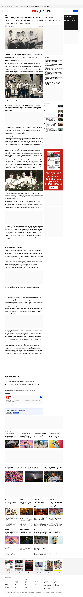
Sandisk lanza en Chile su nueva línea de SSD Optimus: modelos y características (11, 547)
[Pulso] (19, 570)
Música (10, 390)
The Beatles (21, 390)
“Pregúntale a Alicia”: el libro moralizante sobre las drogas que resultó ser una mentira (22, 384)
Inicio (2, 6)
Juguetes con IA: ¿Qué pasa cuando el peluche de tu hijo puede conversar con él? (55, 532)
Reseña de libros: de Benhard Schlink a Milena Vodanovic (26, 532)
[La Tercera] (9, 570)
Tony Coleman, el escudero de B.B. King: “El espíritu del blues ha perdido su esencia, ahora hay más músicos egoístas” (51, 106)
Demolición (33, 390)
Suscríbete (16, 412)
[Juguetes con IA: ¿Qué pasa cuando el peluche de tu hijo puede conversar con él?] (56, 540)
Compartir (7, 50)
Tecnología (16, 6)
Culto (6, 15)
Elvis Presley (25, 390)
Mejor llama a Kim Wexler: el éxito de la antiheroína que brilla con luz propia (20, 387)
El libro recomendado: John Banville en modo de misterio (26, 552)
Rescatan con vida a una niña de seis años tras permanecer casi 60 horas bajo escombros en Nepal (40, 533)
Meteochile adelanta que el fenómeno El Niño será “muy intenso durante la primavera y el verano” (41, 524)
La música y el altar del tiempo (50, 114)
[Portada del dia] (53, 169)
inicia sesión (9, 412)
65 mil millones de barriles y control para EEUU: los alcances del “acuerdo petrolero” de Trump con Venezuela (41, 553)
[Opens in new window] (29, 570)
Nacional (8, 6)
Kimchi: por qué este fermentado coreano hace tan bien (55, 552)
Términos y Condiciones (16, 402)
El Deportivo (21, 6)
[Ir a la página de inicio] (41, 10)
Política (5, 6)
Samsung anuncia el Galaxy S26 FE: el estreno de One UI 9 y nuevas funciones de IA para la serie (55, 436)
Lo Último (32, 6)
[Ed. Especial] (38, 570)
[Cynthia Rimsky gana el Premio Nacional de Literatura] (60, 111)
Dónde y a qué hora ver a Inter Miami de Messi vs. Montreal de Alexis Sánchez (53, 469)
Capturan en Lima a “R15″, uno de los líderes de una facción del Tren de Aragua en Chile (53, 61)
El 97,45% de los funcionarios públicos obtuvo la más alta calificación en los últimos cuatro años (26, 525)
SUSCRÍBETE (53, 187)
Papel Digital (44, 6)
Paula (50, 529)
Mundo (25, 6)
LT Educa (48, 6)
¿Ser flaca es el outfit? (53, 546)
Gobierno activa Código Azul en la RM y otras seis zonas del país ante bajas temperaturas (53, 69)
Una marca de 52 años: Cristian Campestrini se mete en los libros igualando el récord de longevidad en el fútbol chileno (55, 504)
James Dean (29, 390)
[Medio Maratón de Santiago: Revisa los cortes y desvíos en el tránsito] (14, 476)
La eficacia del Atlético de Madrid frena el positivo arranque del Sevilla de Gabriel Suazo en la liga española (55, 524)
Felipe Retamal (11, 26)
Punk (18, 390)
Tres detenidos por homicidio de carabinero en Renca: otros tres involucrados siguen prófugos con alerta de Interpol (53, 73)
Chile (6, 499)
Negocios (12, 6)
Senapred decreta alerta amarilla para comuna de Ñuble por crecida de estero (53, 65)
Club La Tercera (38, 6)
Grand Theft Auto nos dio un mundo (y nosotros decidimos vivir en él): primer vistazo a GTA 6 (26, 435)
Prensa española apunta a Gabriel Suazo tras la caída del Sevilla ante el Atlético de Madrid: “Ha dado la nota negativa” (55, 519)
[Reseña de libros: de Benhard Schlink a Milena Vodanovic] (26, 540)
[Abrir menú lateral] (2, 11)
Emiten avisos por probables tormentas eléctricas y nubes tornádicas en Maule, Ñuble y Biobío (33, 469)
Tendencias (36, 499)
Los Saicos (13, 390)
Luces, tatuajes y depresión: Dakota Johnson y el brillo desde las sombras (19, 381)
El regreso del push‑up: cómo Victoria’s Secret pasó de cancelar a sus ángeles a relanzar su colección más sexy (40, 504)
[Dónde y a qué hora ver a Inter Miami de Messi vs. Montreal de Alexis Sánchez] (53, 476)
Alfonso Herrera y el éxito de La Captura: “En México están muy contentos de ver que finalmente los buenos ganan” (51, 130)
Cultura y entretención (24, 529)
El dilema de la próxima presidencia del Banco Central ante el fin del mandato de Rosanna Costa (26, 503)
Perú (16, 390)
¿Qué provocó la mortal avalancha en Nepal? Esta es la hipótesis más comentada (41, 435)
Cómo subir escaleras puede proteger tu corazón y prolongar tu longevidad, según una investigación (41, 518)
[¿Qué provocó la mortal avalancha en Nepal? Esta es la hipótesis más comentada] (41, 444)
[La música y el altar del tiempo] (60, 115)
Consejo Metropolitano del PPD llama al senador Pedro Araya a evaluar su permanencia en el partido (53, 78)
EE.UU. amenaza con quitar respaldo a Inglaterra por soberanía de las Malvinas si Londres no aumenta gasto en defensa (41, 547)
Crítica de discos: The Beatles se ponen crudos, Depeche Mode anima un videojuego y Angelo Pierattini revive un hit (51, 120)
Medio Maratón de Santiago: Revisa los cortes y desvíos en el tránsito (13, 468)
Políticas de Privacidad (23, 402)
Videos (28, 6)
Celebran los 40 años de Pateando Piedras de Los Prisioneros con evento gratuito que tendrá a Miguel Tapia (51, 125)
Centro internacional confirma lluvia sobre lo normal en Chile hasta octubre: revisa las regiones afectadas (11, 436)
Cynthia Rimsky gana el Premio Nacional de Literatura (50, 111)
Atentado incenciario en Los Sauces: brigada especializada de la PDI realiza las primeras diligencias (52, 83)
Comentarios (12, 50)
